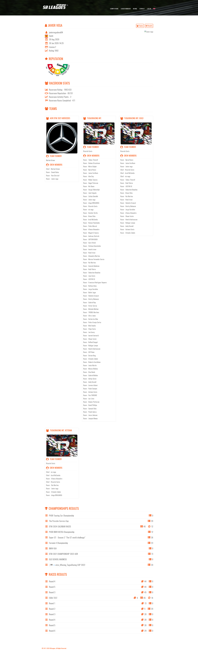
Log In (149, 9)
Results (149, 26)
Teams (140, 26)
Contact (142, 9)
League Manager (126, 9)
